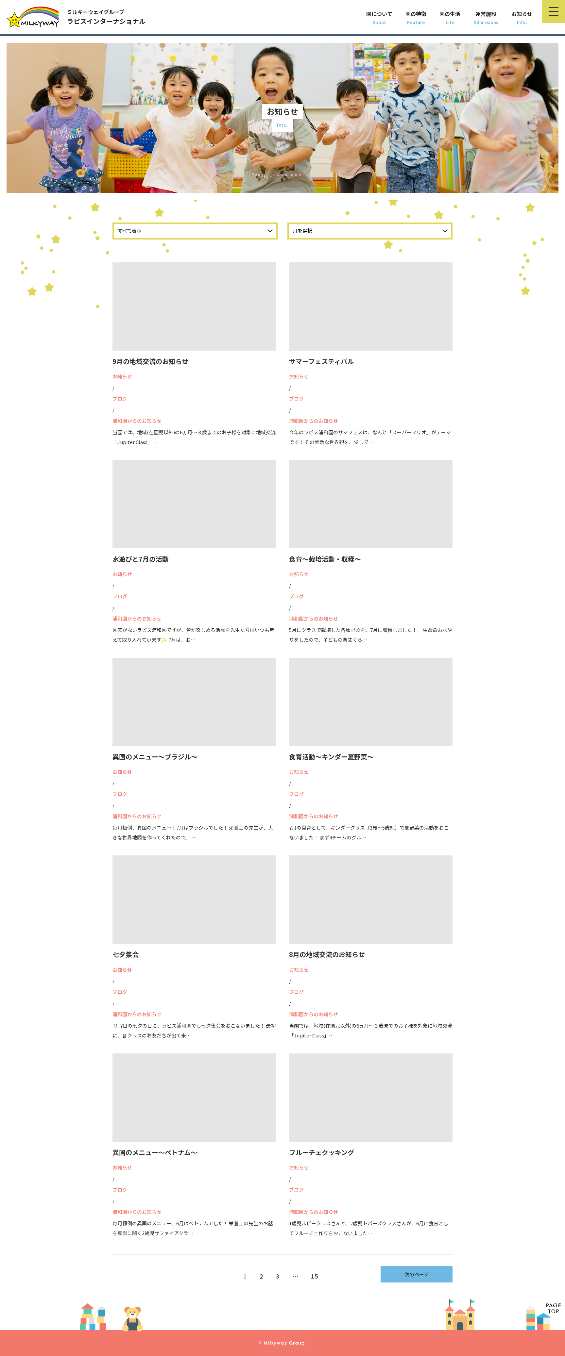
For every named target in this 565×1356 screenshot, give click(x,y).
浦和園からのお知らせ (137, 420)
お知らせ (521, 14)
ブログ (119, 398)
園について (379, 14)
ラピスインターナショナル (106, 17)
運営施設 (485, 14)
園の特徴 (415, 14)
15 (314, 1276)
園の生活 (449, 14)
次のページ (416, 1274)
